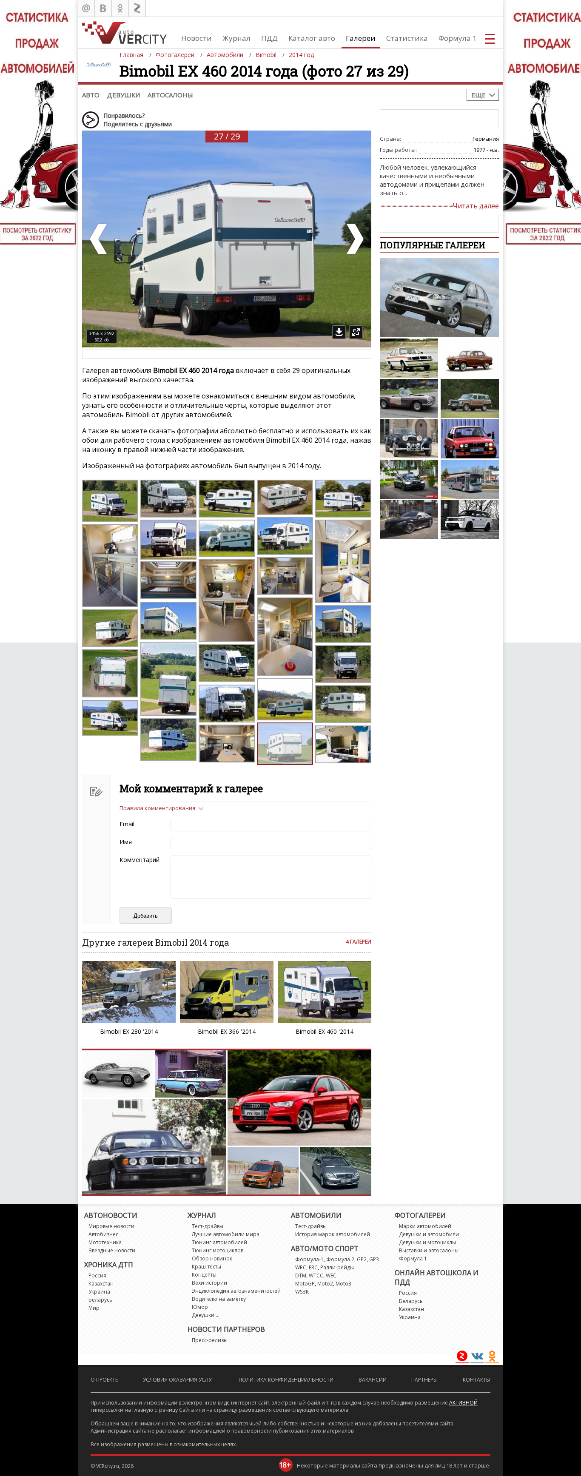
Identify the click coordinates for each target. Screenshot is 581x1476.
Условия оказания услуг (178, 1379)
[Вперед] (354, 239)
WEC (331, 1275)
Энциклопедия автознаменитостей (236, 1290)
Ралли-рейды (337, 1267)
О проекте (104, 1379)
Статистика (407, 38)
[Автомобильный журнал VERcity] (124, 32)
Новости (196, 38)
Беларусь (100, 1299)
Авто (91, 95)
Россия (97, 1275)
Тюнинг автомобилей (219, 1242)
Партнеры (424, 1379)
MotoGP (305, 1283)
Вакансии (373, 1379)
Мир (94, 1307)
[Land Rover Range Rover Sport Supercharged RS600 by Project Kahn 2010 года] (470, 519)
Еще (478, 95)
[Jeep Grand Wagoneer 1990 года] (470, 398)
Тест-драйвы (207, 1226)
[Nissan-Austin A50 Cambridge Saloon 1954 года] (470, 358)
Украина (99, 1291)
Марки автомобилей (425, 1226)
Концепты (204, 1274)
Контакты (476, 1379)
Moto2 (325, 1283)
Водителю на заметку (219, 1299)
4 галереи (358, 941)
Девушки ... (205, 1315)
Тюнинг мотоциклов (217, 1250)
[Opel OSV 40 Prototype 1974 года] (409, 358)
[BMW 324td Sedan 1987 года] (470, 438)
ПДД (269, 38)
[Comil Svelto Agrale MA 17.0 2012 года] (470, 479)
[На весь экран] (356, 332)
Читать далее (476, 205)
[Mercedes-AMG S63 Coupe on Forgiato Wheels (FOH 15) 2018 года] (409, 519)
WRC (300, 1267)
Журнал (236, 38)
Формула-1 (309, 1259)
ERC (313, 1267)
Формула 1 (458, 38)
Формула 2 (340, 1259)
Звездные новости (111, 1250)
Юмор (200, 1307)
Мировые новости (111, 1226)
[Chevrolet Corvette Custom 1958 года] (409, 398)
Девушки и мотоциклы (427, 1242)
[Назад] (99, 239)
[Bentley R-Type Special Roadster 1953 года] (409, 438)
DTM (300, 1275)
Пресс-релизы (210, 1340)
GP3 (374, 1259)
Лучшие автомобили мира (225, 1234)
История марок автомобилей (332, 1234)
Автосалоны (170, 95)
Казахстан (101, 1283)
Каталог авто (311, 38)
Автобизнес (103, 1234)
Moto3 (343, 1283)
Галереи (361, 38)
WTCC (316, 1275)
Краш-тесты (206, 1266)
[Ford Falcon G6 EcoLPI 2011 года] (439, 297)
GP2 (362, 1259)
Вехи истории (209, 1282)
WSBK (302, 1291)
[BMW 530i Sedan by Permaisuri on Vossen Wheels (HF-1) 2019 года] (409, 479)
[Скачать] (339, 332)
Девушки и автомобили (429, 1234)
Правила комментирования (157, 808)
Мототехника (105, 1242)
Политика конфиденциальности (286, 1379)
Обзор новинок (212, 1258)
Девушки (123, 95)
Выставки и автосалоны (429, 1250)
